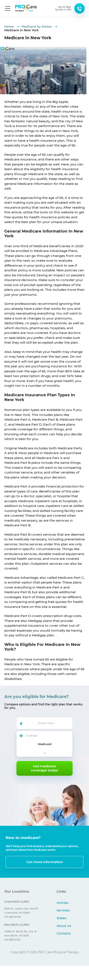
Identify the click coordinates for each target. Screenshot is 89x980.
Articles (62, 903)
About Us (64, 926)
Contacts (63, 933)
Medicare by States (36, 26)
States (61, 918)
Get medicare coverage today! (44, 768)
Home (9, 26)
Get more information (44, 862)
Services (63, 910)
